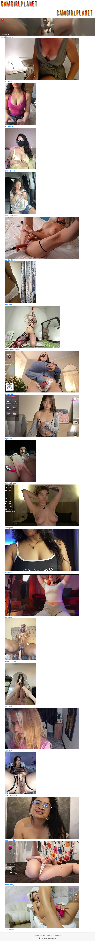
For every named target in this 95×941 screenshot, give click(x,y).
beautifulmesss (11, 215)
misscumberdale (12, 349)
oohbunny (9, 617)
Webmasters (40, 935)
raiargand (9, 528)
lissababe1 (9, 929)
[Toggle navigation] (5, 13)
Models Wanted (54, 935)
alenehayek (9, 751)
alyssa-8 (8, 438)
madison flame (11, 840)
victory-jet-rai (11, 795)
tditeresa (8, 81)
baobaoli (8, 706)
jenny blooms (10, 171)
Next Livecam (7, 37)
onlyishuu (9, 572)
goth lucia (9, 126)
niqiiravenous (10, 661)
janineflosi (9, 394)
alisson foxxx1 (11, 483)
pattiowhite (10, 260)
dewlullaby (9, 884)
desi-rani (8, 304)
